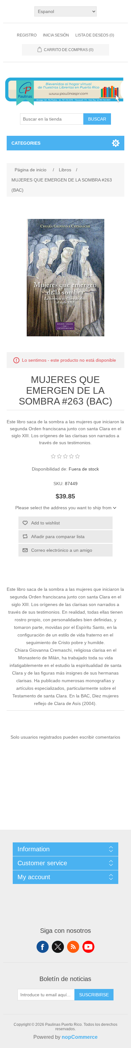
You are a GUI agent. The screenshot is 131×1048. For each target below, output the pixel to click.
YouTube (88, 947)
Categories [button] (25, 143)
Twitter (58, 947)
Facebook (43, 947)
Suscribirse (94, 994)
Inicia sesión (56, 35)
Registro (27, 35)
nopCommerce (80, 1037)
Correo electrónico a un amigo (61, 550)
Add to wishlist (45, 522)
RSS (73, 947)
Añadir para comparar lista (58, 536)
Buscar (97, 119)
